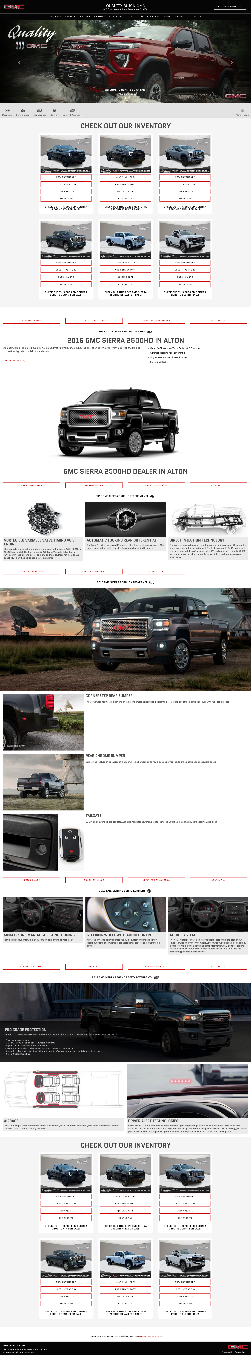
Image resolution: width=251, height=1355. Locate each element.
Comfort (54, 115)
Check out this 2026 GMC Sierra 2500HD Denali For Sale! (185, 208)
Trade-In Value (94, 880)
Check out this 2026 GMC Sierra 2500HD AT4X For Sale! (125, 208)
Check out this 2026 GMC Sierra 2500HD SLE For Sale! (185, 294)
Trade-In (130, 16)
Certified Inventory (156, 321)
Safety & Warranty (72, 115)
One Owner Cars (149, 16)
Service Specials (156, 967)
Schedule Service (173, 16)
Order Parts (94, 967)
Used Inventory (96, 16)
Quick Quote (66, 191)
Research (55, 16)
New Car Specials (32, 571)
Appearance (39, 115)
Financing (115, 16)
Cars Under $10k (31, 485)
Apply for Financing (156, 880)
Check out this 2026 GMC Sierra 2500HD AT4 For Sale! (66, 208)
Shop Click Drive (156, 485)
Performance (22, 115)
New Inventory (73, 16)
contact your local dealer (151, 1336)
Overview (7, 115)
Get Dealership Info (230, 6)
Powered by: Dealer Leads (234, 1352)
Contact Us (194, 16)
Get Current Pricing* (14, 360)
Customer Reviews (94, 571)
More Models (242, 115)
